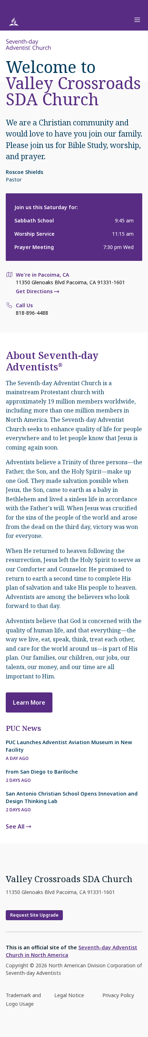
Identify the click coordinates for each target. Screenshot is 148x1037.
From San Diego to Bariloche (42, 771)
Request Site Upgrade (34, 915)
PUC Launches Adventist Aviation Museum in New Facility (69, 746)
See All (15, 826)
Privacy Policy (118, 995)
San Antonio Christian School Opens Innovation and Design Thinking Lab (72, 797)
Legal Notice (69, 995)
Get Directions (34, 291)
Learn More (29, 702)
